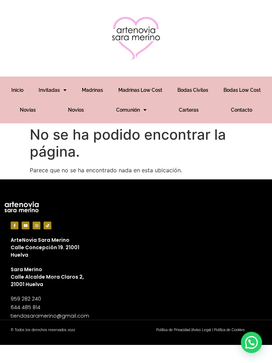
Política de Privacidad (173, 330)
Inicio (17, 90)
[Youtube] (25, 225)
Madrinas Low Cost (140, 90)
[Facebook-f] (14, 225)
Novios (76, 110)
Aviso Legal (201, 330)
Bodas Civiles (192, 90)
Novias (28, 110)
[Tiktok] (47, 225)
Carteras (189, 110)
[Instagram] (36, 225)
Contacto (241, 110)
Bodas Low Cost (242, 90)
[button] (251, 342)
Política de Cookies (229, 330)
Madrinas (92, 90)
